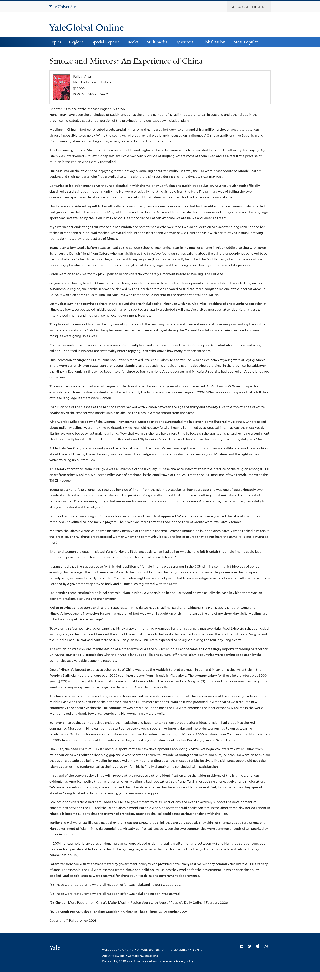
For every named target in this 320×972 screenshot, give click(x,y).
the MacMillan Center (185, 950)
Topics (55, 42)
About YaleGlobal (113, 956)
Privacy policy (185, 961)
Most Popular (245, 42)
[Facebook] (242, 946)
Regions (76, 42)
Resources (184, 42)
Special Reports (105, 42)
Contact (133, 956)
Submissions (149, 956)
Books (132, 42)
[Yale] (55, 948)
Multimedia (156, 42)
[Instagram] (266, 946)
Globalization (213, 42)
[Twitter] (251, 946)
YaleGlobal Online (86, 28)
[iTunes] (258, 946)
